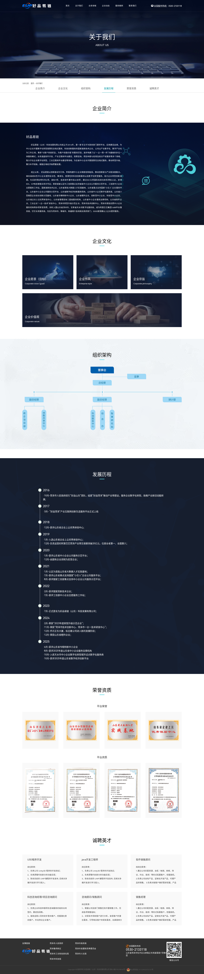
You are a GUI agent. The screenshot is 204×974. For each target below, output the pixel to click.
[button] (177, 731)
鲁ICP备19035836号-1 (118, 969)
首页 (67, 6)
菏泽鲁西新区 (55, 948)
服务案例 (119, 6)
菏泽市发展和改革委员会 (85, 948)
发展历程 (108, 88)
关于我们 (79, 6)
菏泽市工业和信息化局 (59, 954)
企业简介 (40, 88)
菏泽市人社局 (81, 954)
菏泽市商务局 (81, 943)
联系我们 (132, 6)
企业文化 (63, 88)
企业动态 (106, 6)
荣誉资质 (131, 88)
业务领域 (92, 6)
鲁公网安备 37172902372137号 (141, 969)
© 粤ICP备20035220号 (59, 969)
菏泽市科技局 (55, 959)
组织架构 (86, 88)
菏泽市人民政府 (56, 943)
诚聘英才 (154, 88)
